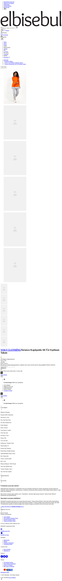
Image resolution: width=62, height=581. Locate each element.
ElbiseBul (6, 60)
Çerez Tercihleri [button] (4, 577)
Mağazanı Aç (7, 550)
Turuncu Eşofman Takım (10, 521)
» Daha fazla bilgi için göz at (12, 506)
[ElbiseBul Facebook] (2, 557)
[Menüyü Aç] (2, 39)
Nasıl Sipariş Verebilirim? (10, 563)
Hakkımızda (6, 4)
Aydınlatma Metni (8, 544)
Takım (5, 44)
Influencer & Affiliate (9, 3)
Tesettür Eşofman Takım (9, 519)
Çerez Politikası (12, 577)
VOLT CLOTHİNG (11, 349)
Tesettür (5, 49)
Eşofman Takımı (9, 61)
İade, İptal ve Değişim (9, 566)
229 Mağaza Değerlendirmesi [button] (8, 359)
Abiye (5, 43)
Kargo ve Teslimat (8, 565)
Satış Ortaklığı (7, 549)
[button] (17, 28)
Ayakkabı (6, 54)
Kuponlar (7, 57)
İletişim (5, 541)
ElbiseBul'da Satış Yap (9, 2)
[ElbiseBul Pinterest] (4, 557)
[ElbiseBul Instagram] (6, 557)
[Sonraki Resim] (5, 67)
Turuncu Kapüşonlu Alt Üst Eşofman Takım (15, 64)
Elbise (5, 42)
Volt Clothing (7, 517)
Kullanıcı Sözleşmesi (9, 542)
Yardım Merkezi (7, 6)
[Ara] (2, 30)
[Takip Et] (2, 376)
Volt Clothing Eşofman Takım (11, 518)
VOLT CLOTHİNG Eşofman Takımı (14, 62)
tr (5, 9)
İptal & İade (6, 7)
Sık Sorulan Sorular (8, 562)
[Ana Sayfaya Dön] (31, 25)
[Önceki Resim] (2, 67)
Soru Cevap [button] (3, 360)
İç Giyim (6, 51)
